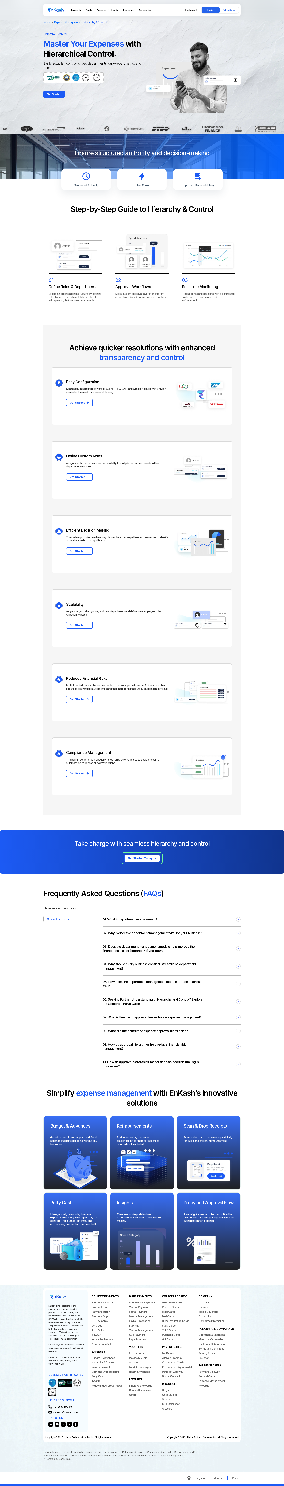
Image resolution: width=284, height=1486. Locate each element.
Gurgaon (200, 1478)
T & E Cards (169, 1330)
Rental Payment (138, 1311)
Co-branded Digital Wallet (177, 1367)
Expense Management (67, 22)
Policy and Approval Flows (107, 1385)
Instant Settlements (103, 1339)
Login (210, 10)
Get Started (54, 94)
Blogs (165, 1390)
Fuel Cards (168, 1316)
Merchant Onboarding (211, 1339)
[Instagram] (63, 1424)
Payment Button (101, 1311)
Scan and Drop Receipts (105, 1371)
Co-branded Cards (173, 1362)
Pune (235, 1478)
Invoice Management (141, 1316)
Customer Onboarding (212, 1344)
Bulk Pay (134, 1325)
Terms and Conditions (211, 1348)
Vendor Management (141, 1330)
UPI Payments (99, 1321)
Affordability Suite (102, 1344)
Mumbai (218, 1478)
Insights (96, 1381)
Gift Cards (168, 1339)
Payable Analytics (139, 1339)
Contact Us (205, 1316)
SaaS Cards (169, 1325)
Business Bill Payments (142, 1302)
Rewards (204, 1385)
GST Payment (137, 1334)
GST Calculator (171, 1404)
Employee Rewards (140, 1385)
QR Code (97, 1325)
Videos (166, 1399)
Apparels (134, 1362)
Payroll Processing (140, 1321)
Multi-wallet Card (172, 1302)
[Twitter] (69, 1424)
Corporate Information (212, 1321)
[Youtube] (57, 1424)
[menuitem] (77, 10)
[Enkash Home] (55, 10)
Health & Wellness (139, 1371)
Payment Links (100, 1307)
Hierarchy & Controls (104, 1362)
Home (46, 22)
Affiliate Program (172, 1357)
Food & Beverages (140, 1367)
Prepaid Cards (170, 1307)
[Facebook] (75, 1424)
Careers (203, 1307)
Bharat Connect (171, 1376)
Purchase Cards (171, 1334)
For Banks (168, 1353)
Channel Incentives (140, 1390)
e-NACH (96, 1334)
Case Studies (169, 1394)
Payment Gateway (102, 1302)
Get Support (191, 10)
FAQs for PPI (206, 1357)
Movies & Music (138, 1357)
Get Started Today (140, 858)
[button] (172, 919)
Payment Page (100, 1316)
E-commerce (136, 1353)
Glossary (167, 1408)
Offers (132, 1394)
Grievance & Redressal (212, 1334)
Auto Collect (99, 1330)
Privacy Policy (207, 1353)
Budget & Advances (103, 1357)
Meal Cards (168, 1311)
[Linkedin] (50, 1424)
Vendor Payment (138, 1307)
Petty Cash (98, 1376)
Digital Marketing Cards (175, 1321)
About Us (204, 1302)
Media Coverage (208, 1311)
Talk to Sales (228, 10)
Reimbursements (101, 1367)
